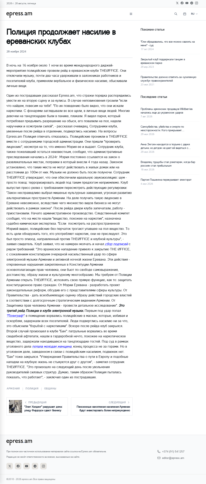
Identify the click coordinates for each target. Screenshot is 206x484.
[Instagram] (196, 3)
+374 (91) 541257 (173, 451)
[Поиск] (176, 14)
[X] (177, 3)
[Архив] (185, 14)
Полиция (32, 388)
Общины (50, 388)
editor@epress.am (173, 457)
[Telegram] (191, 3)
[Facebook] (182, 3)
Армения (13, 388)
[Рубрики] (131, 14)
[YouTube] (186, 3)
